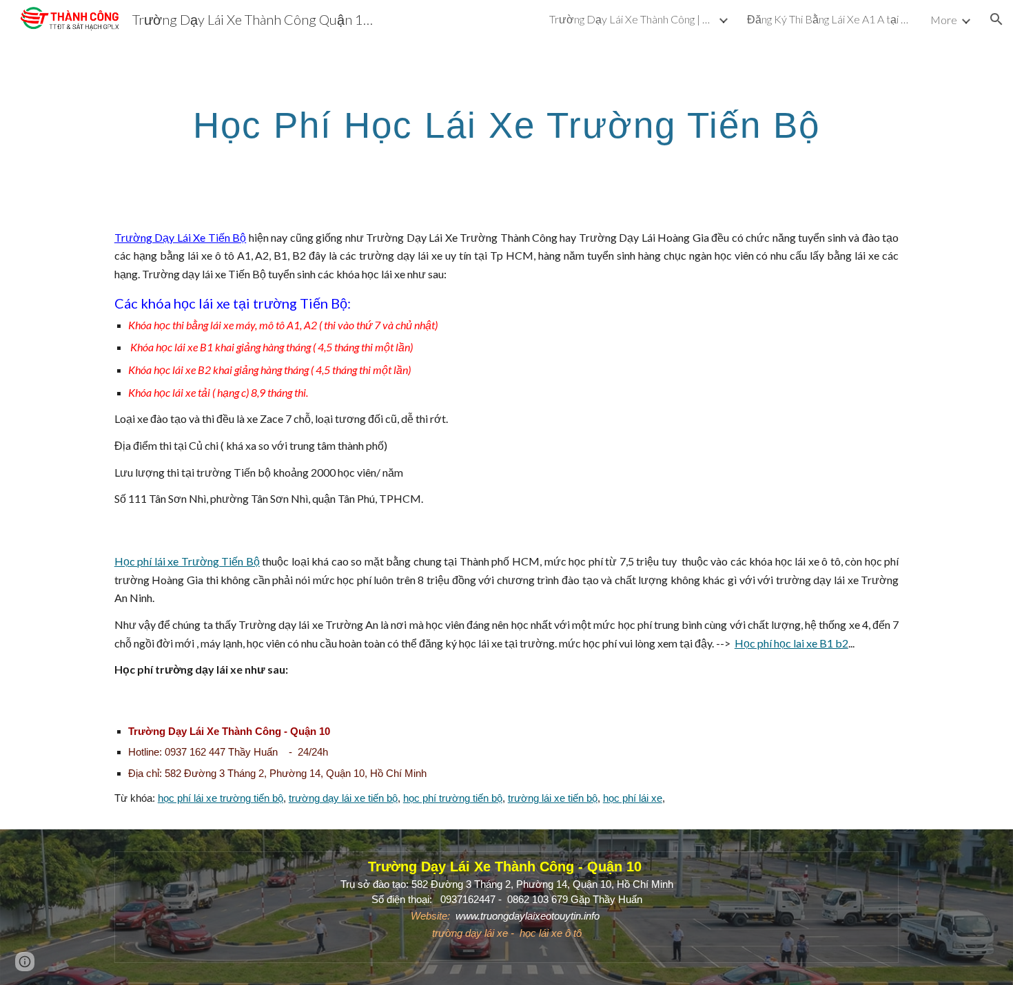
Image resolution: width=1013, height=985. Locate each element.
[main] (506, 123)
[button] (996, 19)
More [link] (943, 19)
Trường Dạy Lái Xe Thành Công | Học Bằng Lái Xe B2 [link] (632, 18)
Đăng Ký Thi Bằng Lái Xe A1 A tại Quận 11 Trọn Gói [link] (829, 18)
